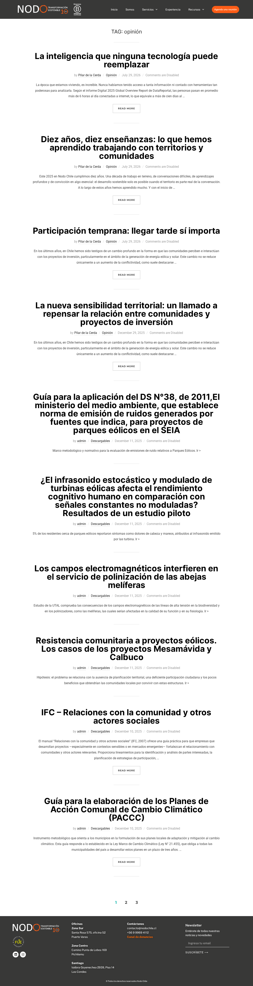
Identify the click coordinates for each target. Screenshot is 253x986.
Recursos (194, 9)
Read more (129, 107)
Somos (130, 9)
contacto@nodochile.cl (141, 928)
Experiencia (172, 9)
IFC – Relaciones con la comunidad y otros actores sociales (126, 716)
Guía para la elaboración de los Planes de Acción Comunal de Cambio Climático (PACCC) (126, 809)
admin (81, 441)
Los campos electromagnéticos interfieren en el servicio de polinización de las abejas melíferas (126, 576)
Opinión (111, 75)
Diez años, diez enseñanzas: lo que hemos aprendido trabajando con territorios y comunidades (126, 147)
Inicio (114, 9)
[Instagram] (23, 954)
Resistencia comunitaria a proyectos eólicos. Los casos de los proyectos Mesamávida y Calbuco (126, 648)
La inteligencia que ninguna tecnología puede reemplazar (126, 60)
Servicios (148, 9)
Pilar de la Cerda (89, 75)
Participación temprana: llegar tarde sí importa (126, 231)
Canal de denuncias (140, 936)
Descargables (100, 441)
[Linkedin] (16, 954)
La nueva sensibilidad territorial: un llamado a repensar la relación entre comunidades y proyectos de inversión (126, 313)
